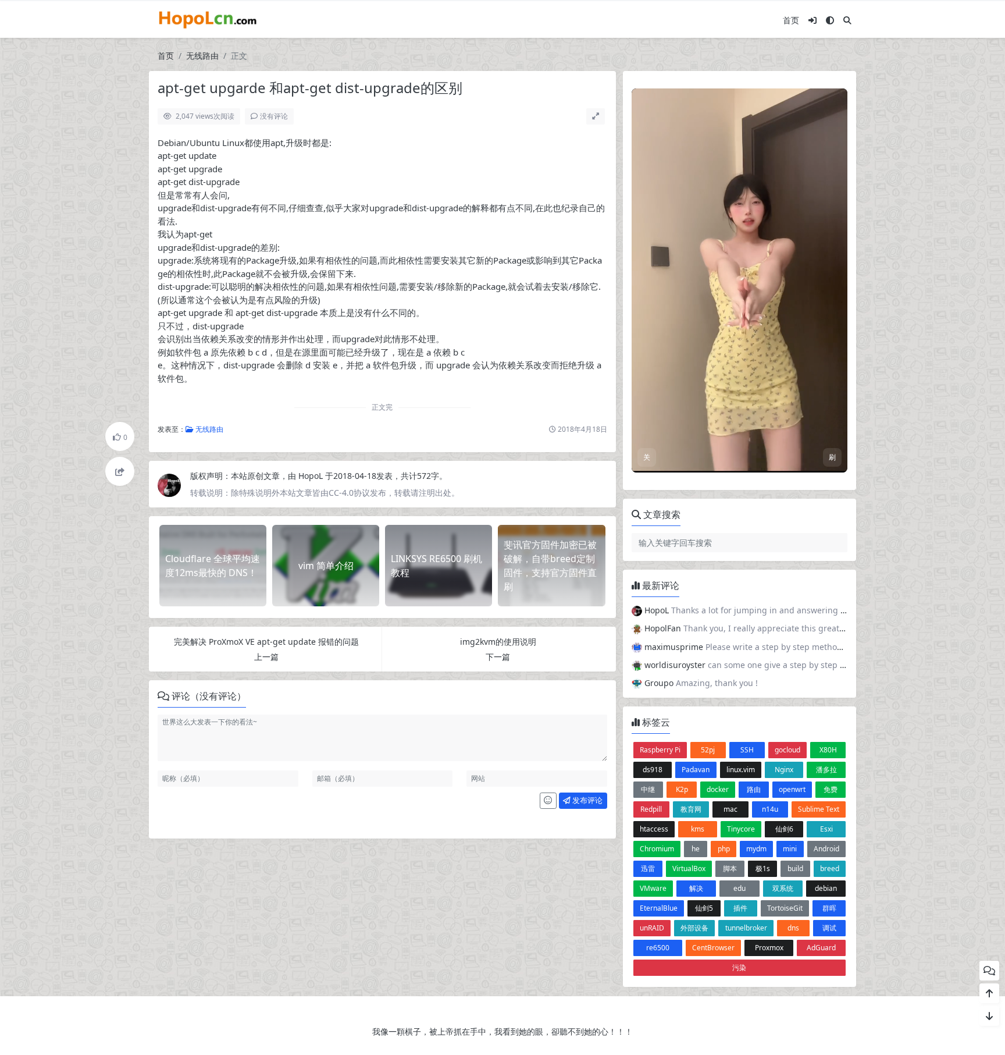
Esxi (826, 532)
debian (826, 591)
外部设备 (694, 631)
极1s (762, 572)
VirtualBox (688, 572)
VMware (653, 591)
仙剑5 (704, 611)
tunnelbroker (746, 631)
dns (793, 631)
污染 (739, 671)
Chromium (657, 552)
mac (730, 512)
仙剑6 (784, 532)
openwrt (792, 493)
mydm (756, 552)
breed (829, 572)
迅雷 (648, 572)
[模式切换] (830, 20)
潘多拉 (826, 473)
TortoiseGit (785, 611)
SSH (747, 453)
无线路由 (202, 55)
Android (826, 552)
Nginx (784, 473)
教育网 (690, 512)
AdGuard (821, 651)
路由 (754, 493)
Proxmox (769, 651)
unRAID (652, 631)
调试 (829, 631)
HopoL (311, 475)
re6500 (657, 651)
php (724, 552)
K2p (682, 493)
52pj (708, 453)
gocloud (787, 453)
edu (739, 591)
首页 (791, 20)
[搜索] (847, 20)
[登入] (812, 20)
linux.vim (740, 473)
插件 (740, 611)
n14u (770, 512)
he (696, 552)
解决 (696, 591)
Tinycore (741, 532)
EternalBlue (659, 611)
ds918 (652, 473)
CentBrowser (713, 651)
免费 (831, 493)
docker (718, 493)
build (795, 572)
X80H (828, 453)
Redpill (651, 512)
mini (790, 552)
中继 (648, 493)
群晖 (829, 611)
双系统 (782, 591)
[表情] (548, 801)
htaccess (654, 532)
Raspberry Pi (660, 453)
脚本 (730, 572)
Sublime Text (818, 512)
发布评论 (587, 800)
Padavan (696, 473)
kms (697, 532)
